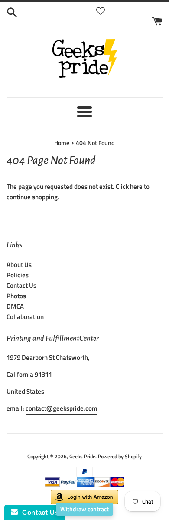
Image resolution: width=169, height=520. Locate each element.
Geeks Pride (82, 456)
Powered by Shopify (120, 456)
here (136, 186)
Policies (17, 275)
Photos (16, 296)
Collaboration (25, 317)
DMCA (15, 306)
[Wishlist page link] (100, 11)
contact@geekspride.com (62, 408)
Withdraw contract (84, 508)
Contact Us (21, 285)
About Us (19, 265)
